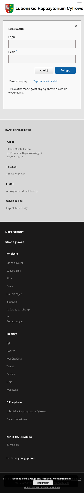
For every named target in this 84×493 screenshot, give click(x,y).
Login (12, 37)
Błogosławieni (15, 263)
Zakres (11, 374)
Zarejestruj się (18, 81)
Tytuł (9, 343)
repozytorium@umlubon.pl (22, 191)
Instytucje (12, 301)
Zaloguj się (13, 444)
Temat (10, 366)
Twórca (11, 351)
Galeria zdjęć (14, 294)
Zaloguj (65, 70)
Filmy (10, 278)
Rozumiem (43, 483)
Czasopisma (14, 270)
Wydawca (12, 389)
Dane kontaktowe (17, 419)
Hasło (12, 52)
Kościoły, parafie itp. (19, 309)
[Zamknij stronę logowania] (76, 25)
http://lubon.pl (15, 208)
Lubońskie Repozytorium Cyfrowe (26, 411)
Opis (9, 382)
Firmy (10, 286)
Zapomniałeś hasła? (45, 81)
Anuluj (44, 70)
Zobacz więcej (15, 321)
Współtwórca (14, 358)
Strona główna (14, 242)
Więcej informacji (62, 478)
